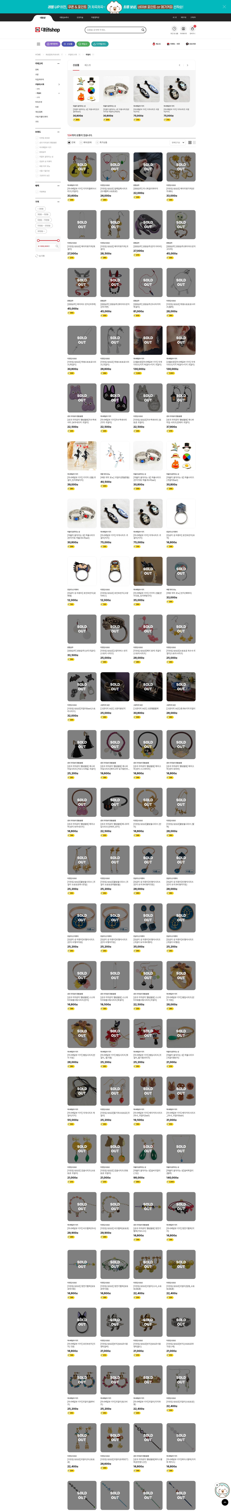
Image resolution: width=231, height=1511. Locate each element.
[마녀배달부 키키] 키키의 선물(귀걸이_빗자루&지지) (81, 478)
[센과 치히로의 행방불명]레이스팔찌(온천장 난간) (147, 1460)
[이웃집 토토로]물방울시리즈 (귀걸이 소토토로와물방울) (114, 883)
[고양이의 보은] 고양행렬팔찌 (146, 708)
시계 (38, 97)
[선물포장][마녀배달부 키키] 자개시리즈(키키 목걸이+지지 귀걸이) (147, 363)
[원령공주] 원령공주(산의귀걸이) (81, 651)
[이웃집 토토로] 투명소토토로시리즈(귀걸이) (114, 363)
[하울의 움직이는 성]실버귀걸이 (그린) (146, 1172)
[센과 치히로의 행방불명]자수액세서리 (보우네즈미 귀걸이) (81, 421)
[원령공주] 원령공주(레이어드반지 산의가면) (115, 305)
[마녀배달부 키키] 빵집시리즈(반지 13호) (180, 998)
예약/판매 (87, 142)
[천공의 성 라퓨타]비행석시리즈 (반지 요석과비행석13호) (146, 883)
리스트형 (194, 142)
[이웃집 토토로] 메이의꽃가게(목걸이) (81, 247)
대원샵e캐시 (64, 17)
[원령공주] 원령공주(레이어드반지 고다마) (181, 247)
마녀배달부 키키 (45, 147)
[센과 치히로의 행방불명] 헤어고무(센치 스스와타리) (147, 767)
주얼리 (88, 55)
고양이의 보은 (44, 176)
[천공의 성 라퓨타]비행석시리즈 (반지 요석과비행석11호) (179, 883)
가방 (36, 74)
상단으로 (225, 1502)
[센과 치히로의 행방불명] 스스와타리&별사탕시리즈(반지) (81, 998)
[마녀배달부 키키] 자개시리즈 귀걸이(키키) (93, 110)
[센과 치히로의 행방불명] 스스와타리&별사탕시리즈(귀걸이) (147, 998)
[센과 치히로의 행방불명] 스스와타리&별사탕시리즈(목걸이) (114, 998)
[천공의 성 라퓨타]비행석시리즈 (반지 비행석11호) (113, 941)
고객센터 (193, 17)
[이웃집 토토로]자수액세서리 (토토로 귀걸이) (147, 421)
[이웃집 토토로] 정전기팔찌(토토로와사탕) (81, 1287)
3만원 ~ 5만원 (43, 214)
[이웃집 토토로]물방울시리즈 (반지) (147, 825)
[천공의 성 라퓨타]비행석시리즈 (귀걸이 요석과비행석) (146, 941)
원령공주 (42, 152)
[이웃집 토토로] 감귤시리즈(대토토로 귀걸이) (114, 1172)
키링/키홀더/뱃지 (41, 117)
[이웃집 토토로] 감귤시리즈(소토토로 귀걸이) (81, 1172)
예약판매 (54, 44)
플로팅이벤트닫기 (217, 1485)
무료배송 (42, 192)
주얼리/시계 (72, 55)
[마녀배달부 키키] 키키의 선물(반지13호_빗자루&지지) (147, 594)
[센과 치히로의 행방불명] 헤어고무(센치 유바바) (180, 767)
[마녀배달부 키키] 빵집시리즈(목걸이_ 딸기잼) (114, 1056)
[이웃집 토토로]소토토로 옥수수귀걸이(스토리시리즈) (180, 652)
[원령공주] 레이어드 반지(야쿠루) (81, 304)
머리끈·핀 (38, 102)
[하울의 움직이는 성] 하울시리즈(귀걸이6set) (180, 478)
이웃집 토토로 (44, 138)
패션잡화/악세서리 (52, 55)
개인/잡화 (38, 112)
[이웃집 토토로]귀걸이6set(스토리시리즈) (81, 710)
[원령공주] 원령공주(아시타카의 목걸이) (147, 305)
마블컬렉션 (95, 17)
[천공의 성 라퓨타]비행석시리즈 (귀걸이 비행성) (179, 941)
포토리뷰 (192, 44)
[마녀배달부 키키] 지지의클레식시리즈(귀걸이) (81, 190)
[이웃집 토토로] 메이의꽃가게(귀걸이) (114, 247)
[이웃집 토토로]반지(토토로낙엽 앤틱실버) (114, 1345)
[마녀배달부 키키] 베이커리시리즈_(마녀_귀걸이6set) (180, 1114)
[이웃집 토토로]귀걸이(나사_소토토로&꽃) (147, 1287)
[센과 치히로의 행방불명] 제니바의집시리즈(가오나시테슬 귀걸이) (81, 767)
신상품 (69, 44)
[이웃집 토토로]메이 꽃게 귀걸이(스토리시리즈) (147, 652)
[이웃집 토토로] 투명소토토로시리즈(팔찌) (180, 305)
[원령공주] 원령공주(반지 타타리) (147, 246)
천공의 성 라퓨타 (45, 161)
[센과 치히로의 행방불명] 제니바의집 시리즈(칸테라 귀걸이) (180, 421)
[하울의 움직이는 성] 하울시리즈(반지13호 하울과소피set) (147, 478)
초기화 (42, 256)
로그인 (175, 17)
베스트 (158, 44)
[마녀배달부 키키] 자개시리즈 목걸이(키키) (81, 1114)
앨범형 (189, 142)
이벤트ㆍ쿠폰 (175, 44)
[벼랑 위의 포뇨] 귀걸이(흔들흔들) (115, 477)
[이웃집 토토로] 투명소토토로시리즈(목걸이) (81, 363)
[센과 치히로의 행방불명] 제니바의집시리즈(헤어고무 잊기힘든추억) (114, 767)
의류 (36, 107)
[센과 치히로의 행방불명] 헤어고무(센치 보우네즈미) (81, 825)
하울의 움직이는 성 (46, 157)
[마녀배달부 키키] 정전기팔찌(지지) (180, 1229)
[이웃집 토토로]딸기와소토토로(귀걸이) (115, 1114)
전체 (36, 70)
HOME (38, 55)
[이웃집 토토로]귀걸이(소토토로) (180, 1401)
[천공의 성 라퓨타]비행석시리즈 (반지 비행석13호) (80, 941)
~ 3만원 (40, 209)
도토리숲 (80, 17)
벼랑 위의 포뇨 (44, 166)
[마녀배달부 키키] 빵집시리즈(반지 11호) (81, 1056)
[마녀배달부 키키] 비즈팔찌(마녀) (81, 1228)
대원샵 (43, 17)
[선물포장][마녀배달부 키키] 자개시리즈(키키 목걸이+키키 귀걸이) (180, 363)
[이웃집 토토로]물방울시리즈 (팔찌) (180, 825)
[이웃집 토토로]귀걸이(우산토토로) (81, 1460)
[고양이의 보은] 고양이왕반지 (113, 708)
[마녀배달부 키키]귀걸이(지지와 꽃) (147, 1403)
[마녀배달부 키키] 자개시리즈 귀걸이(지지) (114, 536)
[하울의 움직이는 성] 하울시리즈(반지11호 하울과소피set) (81, 536)
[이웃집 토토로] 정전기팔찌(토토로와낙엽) (114, 1287)
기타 (36, 122)
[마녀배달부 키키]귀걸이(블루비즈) (81, 1403)
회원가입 (183, 17)
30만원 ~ (41, 231)
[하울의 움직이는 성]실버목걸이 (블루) (179, 1172)
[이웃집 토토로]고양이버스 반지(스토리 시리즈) (113, 652)
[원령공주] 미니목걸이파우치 (145, 188)
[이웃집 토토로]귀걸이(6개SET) (114, 1459)
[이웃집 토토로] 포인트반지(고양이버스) (184, 110)
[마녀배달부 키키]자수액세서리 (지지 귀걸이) (113, 421)
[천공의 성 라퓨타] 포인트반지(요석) (124, 109)
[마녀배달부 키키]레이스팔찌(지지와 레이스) (181, 1460)
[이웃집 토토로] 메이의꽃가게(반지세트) (180, 190)
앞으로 (187, 65)
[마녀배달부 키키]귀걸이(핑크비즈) (114, 1403)
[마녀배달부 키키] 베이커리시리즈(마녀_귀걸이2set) (147, 1114)
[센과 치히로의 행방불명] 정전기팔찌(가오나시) (147, 1229)
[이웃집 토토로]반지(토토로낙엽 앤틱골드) (147, 1345)
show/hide (58, 63)
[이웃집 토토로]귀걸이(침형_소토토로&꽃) (180, 1287)
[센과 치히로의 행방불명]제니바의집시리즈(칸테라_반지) (114, 825)
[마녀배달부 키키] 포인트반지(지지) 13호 (81, 1345)
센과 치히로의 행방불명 (48, 143)
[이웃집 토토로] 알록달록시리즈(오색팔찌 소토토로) (113, 190)
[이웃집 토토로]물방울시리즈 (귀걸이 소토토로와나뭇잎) (81, 883)
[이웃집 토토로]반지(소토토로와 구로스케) (180, 1345)
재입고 (84, 44)
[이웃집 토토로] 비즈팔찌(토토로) (114, 1228)
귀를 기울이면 (44, 171)
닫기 (224, 6)
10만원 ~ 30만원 (44, 226)
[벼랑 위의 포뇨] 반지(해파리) (179, 593)
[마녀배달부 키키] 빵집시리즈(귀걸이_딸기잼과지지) (147, 1056)
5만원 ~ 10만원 (43, 220)
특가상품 (103, 142)
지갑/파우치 (39, 79)
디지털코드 (101, 44)
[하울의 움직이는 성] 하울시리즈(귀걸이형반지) (180, 1056)
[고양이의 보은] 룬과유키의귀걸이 (180, 708)
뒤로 (179, 65)
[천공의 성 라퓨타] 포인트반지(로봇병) (154, 110)
